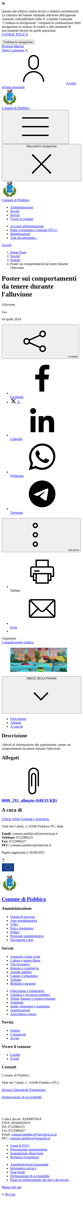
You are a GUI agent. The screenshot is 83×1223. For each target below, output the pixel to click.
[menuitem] (15, 402)
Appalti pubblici (21, 972)
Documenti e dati (21, 940)
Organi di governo (22, 917)
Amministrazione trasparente (29, 1164)
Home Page (18, 252)
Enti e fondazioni (21, 928)
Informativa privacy (23, 1168)
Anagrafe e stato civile (25, 956)
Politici (15, 932)
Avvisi (14, 1038)
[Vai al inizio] (3, 860)
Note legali (17, 1172)
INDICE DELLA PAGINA (42, 678)
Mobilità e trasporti (23, 983)
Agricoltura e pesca (23, 1014)
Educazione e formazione (27, 991)
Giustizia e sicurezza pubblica (30, 995)
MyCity (10, 1194)
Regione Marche (13, 46)
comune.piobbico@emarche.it (30, 1138)
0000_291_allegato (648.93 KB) (29, 800)
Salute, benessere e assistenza (30, 1006)
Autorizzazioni (20, 1010)
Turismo (15, 980)
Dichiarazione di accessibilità (22, 1097)
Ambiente (16, 1002)
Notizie (15, 260)
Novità (14, 256)
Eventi (14, 1058)
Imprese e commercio (24, 968)
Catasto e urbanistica (24, 976)
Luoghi (15, 1055)
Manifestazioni (20, 234)
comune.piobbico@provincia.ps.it (34, 1134)
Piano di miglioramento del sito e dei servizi (39, 1180)
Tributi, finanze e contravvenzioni (32, 998)
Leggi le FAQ (19, 1145)
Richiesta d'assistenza (24, 1157)
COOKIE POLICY (15, 34)
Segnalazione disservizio (26, 1153)
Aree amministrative (23, 920)
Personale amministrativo (27, 936)
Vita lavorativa (20, 964)
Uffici (14, 924)
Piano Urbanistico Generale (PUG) (33, 230)
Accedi (6, 245)
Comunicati (18, 1034)
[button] (21, 207)
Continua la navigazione (18, 42)
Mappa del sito (11, 1187)
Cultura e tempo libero (25, 960)
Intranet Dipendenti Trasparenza (24, 1090)
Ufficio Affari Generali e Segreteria (25, 819)
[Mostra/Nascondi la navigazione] (35, 127)
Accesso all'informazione (27, 226)
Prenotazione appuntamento (28, 1149)
